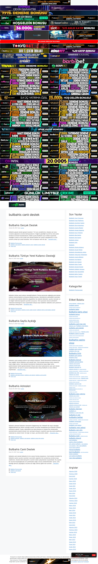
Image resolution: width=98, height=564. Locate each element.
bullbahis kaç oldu (74, 373)
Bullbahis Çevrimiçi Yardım (76, 223)
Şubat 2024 (72, 513)
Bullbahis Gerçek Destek (23, 225)
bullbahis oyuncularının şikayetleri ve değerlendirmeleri (76, 389)
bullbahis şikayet (75, 438)
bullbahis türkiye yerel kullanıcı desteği (46, 309)
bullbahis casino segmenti (74, 337)
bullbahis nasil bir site (75, 383)
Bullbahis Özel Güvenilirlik (76, 271)
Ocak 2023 (72, 544)
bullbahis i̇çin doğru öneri (83, 371)
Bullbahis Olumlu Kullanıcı (76, 247)
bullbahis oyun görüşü (73, 391)
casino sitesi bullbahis (76, 442)
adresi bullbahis (72, 303)
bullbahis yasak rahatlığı (73, 423)
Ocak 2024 (72, 515)
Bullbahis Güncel (75, 360)
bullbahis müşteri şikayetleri (74, 382)
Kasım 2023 (72, 520)
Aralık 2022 (72, 547)
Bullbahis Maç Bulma (75, 235)
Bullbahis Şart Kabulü (75, 262)
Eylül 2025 (72, 476)
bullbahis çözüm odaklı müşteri (28, 309)
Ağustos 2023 (73, 527)
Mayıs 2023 (72, 534)
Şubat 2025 (72, 483)
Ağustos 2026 (73, 471)
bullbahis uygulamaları (73, 419)
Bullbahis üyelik (74, 436)
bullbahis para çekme (74, 395)
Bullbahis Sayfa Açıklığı (22, 320)
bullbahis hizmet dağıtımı (73, 371)
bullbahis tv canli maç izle (76, 412)
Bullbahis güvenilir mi (75, 367)
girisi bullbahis (72, 445)
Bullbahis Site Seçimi (75, 237)
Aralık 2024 (72, 488)
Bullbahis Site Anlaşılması (76, 225)
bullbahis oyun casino (82, 385)
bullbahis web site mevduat (83, 419)
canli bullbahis (73, 440)
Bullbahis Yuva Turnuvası (76, 218)
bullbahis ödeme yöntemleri (83, 432)
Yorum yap (13, 246)
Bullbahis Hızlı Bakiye (75, 259)
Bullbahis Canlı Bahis (82, 326)
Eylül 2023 (72, 525)
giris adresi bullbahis (75, 444)
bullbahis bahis (74, 309)
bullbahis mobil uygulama (82, 380)
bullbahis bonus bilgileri (73, 316)
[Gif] (49, 97)
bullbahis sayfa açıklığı (41, 375)
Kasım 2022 (72, 549)
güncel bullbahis (74, 449)
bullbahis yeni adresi (77, 427)
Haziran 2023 (73, 532)
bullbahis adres (80, 303)
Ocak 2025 (72, 486)
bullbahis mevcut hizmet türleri (74, 376)
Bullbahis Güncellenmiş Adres (77, 252)
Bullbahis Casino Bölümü (76, 257)
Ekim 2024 (72, 493)
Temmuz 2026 (73, 474)
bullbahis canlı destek (15, 244)
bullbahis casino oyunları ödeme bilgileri (76, 335)
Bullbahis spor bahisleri (74, 406)
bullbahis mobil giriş (73, 380)
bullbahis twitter (76, 417)
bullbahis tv (72, 411)
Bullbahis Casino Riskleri (76, 228)
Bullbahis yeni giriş (75, 430)
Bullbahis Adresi (73, 240)
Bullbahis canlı (72, 326)
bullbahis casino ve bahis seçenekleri (76, 345)
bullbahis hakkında (82, 369)
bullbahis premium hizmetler (74, 401)
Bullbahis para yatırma (77, 394)
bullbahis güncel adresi (74, 363)
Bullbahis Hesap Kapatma (76, 230)
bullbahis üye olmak (84, 436)
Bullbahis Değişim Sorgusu (76, 269)
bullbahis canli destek (74, 321)
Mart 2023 (72, 539)
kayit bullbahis (74, 452)
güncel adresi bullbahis (74, 447)
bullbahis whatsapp (75, 421)
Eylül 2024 (72, 496)
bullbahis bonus (74, 314)
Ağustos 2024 (73, 498)
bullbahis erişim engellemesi (83, 347)
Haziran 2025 (73, 478)
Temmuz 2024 (73, 500)
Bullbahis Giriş (73, 242)
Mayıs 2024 (72, 505)
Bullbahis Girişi (73, 357)
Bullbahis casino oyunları (76, 333)
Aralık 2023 (72, 517)
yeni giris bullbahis (75, 458)
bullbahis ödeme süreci (73, 432)
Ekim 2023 (72, 522)
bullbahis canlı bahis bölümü (17, 375)
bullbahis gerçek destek (39, 244)
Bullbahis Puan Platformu (76, 220)
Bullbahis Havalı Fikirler (75, 250)
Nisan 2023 (72, 537)
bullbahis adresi (74, 305)
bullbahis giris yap (74, 351)
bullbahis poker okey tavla (74, 399)
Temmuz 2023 (73, 530)
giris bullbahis (84, 444)
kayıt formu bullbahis (84, 452)
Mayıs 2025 (72, 481)
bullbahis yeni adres (75, 425)
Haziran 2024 (73, 503)
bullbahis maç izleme (74, 374)
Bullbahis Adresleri (20, 386)
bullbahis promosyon (74, 403)
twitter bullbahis (73, 454)
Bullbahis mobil (84, 378)
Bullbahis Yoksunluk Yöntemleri (78, 254)
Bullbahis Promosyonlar (16, 243)
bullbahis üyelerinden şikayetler (75, 433)
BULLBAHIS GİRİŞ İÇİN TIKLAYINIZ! (49, 41)
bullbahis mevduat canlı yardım (74, 378)
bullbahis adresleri (14, 438)
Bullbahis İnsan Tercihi (75, 276)
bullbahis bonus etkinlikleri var (74, 318)
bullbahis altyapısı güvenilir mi (74, 307)
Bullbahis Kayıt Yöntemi (76, 233)
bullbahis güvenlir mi (74, 369)
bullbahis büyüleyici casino (74, 320)
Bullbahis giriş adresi (75, 355)
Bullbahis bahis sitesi (78, 312)
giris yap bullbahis (81, 445)
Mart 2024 (72, 510)
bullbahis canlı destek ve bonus (75, 331)
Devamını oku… (52, 239)
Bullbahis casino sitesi (77, 341)
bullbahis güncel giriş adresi (37, 438)
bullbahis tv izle (74, 415)
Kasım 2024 (72, 491)
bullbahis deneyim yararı (27, 244)
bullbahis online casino (73, 385)
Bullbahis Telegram (75, 409)
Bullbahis (71, 245)
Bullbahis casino (85, 331)
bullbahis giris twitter (75, 349)
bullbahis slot (84, 405)
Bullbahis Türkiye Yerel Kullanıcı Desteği (32, 255)
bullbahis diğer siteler (73, 347)
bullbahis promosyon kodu (75, 405)
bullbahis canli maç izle (77, 324)
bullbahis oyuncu (72, 387)
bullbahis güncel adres (76, 362)
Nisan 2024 (72, 508)
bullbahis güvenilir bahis (74, 365)
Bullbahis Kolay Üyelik (75, 264)
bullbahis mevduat (84, 376)
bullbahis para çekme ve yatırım (75, 397)
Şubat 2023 (72, 542)
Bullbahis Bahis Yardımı (76, 274)
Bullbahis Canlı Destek (22, 449)
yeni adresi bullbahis (75, 456)
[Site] (24, 71)
